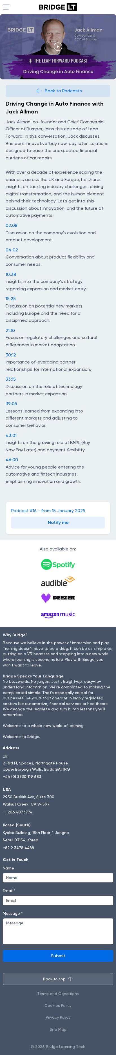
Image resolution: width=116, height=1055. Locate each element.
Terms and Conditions (58, 993)
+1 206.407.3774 (17, 812)
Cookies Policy (58, 1005)
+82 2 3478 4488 (18, 848)
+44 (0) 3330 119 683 (22, 776)
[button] (58, 522)
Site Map (58, 1029)
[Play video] (58, 47)
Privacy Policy (58, 1017)
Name (8, 868)
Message (13, 913)
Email (9, 890)
